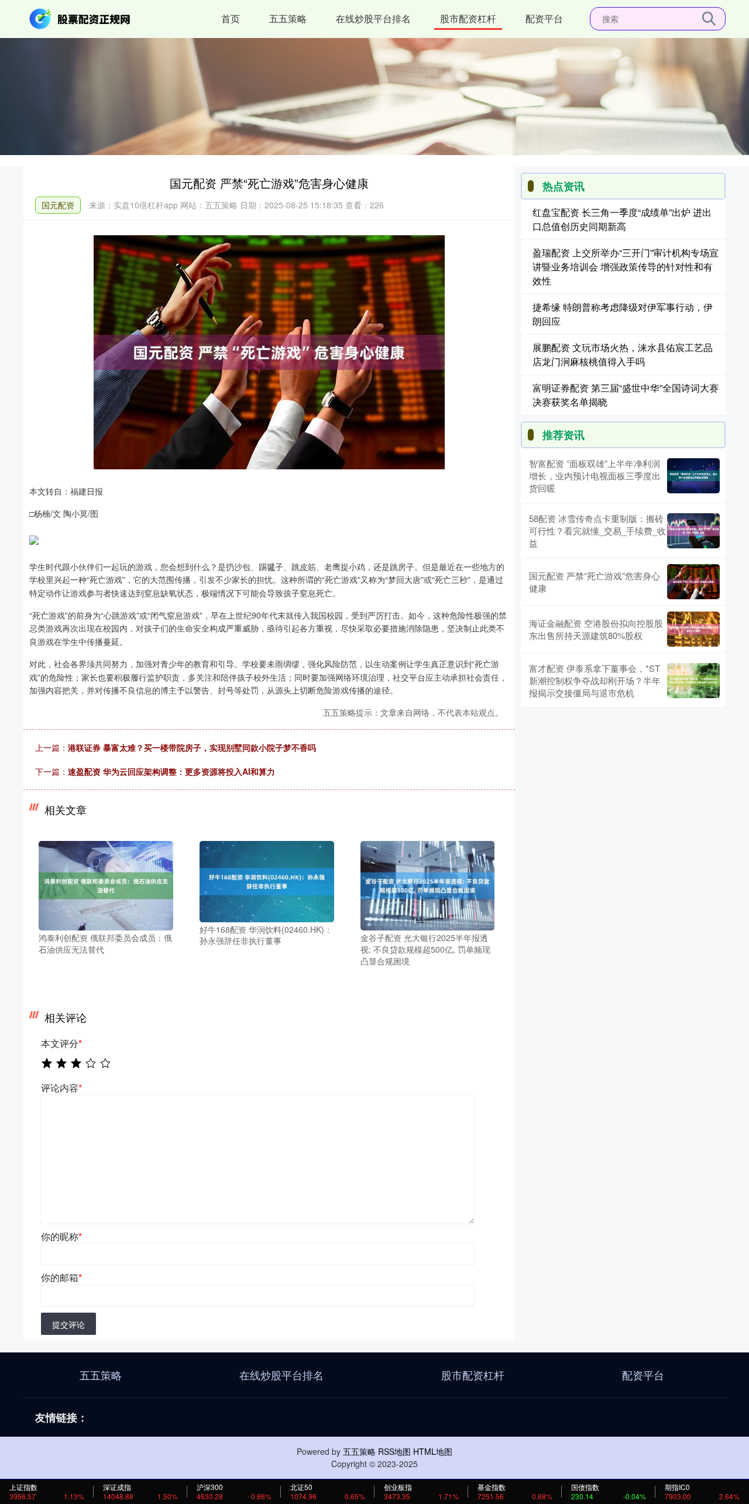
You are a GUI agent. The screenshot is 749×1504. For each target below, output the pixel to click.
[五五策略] (80, 17)
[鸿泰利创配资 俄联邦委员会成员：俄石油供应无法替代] (106, 885)
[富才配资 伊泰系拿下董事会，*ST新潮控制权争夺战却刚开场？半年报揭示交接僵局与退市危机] (693, 680)
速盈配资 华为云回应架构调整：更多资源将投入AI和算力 (171, 771)
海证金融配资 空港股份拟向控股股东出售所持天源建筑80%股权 (596, 629)
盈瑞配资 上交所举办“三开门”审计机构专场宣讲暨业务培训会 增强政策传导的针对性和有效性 (625, 266)
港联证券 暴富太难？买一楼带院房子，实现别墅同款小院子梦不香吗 (192, 747)
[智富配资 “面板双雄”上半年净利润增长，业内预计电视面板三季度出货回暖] (693, 475)
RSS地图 (394, 1451)
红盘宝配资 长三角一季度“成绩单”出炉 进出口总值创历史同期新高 (622, 219)
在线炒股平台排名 (373, 18)
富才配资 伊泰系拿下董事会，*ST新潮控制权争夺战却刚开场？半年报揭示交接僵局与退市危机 (595, 680)
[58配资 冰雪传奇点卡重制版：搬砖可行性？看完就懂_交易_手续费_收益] (693, 530)
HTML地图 (432, 1451)
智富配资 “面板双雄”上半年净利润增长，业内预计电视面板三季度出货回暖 (595, 475)
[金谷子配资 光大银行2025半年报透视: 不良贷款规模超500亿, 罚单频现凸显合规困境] (427, 885)
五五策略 (288, 18)
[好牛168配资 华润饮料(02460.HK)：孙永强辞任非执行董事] (267, 880)
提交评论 (68, 1324)
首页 (230, 18)
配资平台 (544, 18)
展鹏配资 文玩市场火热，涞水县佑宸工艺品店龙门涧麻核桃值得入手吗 (622, 354)
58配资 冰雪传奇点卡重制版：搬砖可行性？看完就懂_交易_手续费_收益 (597, 530)
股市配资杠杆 (468, 18)
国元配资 (58, 205)
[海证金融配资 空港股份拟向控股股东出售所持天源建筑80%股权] (693, 629)
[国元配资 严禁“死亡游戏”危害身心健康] (693, 581)
